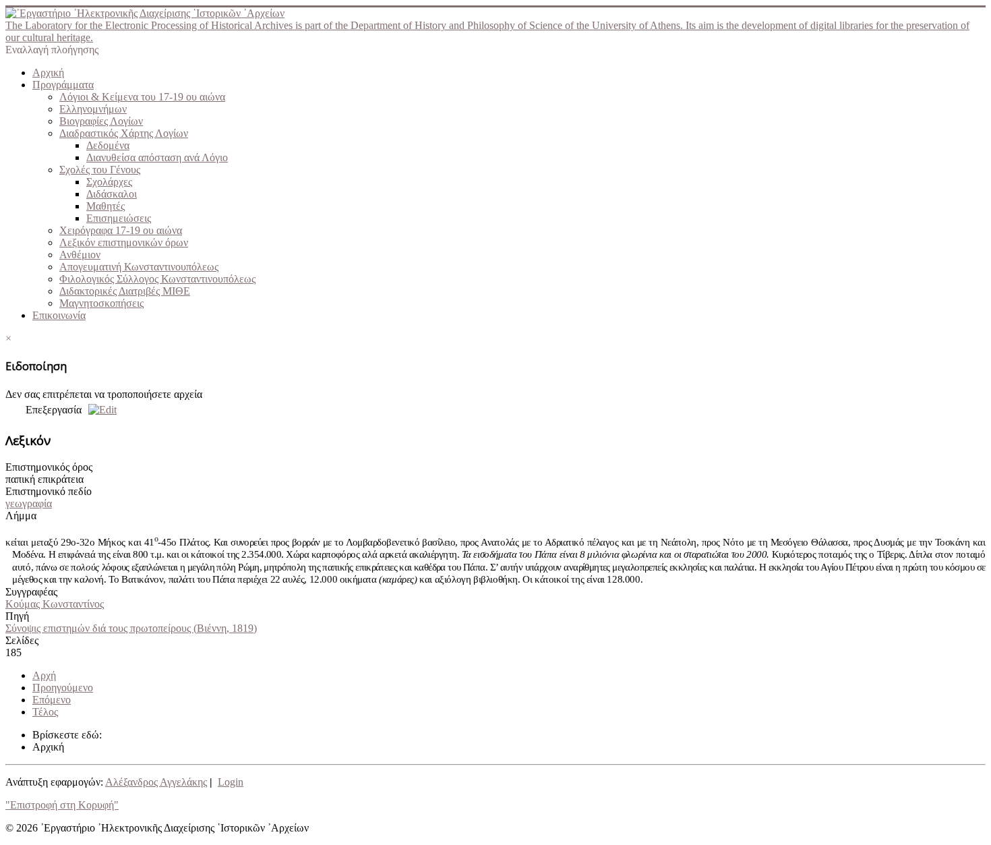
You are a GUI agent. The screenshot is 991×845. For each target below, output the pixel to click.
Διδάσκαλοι (111, 194)
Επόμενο (51, 699)
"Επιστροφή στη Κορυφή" (62, 805)
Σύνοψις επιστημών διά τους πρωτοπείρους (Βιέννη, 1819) (131, 628)
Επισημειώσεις (118, 218)
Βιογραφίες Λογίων (101, 121)
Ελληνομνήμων (93, 109)
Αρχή (44, 675)
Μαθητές (105, 206)
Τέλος (45, 712)
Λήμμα (20, 515)
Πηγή (17, 616)
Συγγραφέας (31, 592)
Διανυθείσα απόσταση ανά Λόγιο (157, 157)
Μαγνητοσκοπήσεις (101, 303)
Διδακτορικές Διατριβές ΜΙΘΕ (124, 291)
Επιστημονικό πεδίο (48, 491)
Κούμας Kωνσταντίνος (54, 604)
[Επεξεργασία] (99, 409)
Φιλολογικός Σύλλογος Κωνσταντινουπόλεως (157, 279)
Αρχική (48, 72)
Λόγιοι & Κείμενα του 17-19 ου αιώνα (142, 97)
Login (230, 782)
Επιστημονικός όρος (48, 467)
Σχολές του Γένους (99, 169)
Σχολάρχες (109, 181)
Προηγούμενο (62, 687)
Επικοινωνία (59, 315)
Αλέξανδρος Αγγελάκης (156, 782)
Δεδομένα (107, 145)
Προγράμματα (63, 84)
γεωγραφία (28, 503)
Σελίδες (21, 640)
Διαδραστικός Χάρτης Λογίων (123, 133)
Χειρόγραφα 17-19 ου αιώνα (120, 230)
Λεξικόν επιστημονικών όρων (123, 242)
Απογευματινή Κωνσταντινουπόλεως (138, 266)
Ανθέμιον (79, 254)
